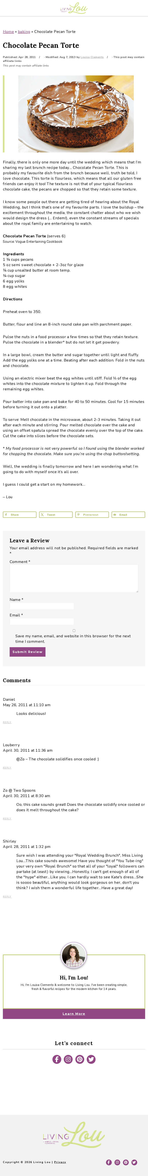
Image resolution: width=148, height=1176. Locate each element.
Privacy (60, 1162)
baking (24, 31)
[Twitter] (91, 1059)
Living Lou (73, 8)
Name (16, 599)
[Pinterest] (79, 1059)
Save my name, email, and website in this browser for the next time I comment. (73, 638)
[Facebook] (56, 1059)
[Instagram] (68, 1059)
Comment (20, 561)
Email (16, 615)
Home (8, 31)
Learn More (74, 1014)
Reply (7, 722)
